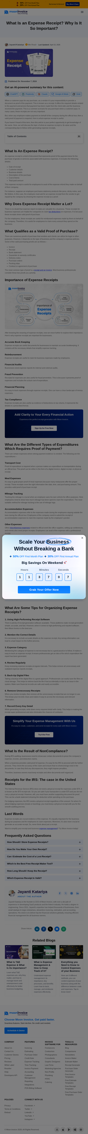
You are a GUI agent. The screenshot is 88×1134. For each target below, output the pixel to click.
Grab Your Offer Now (44, 589)
